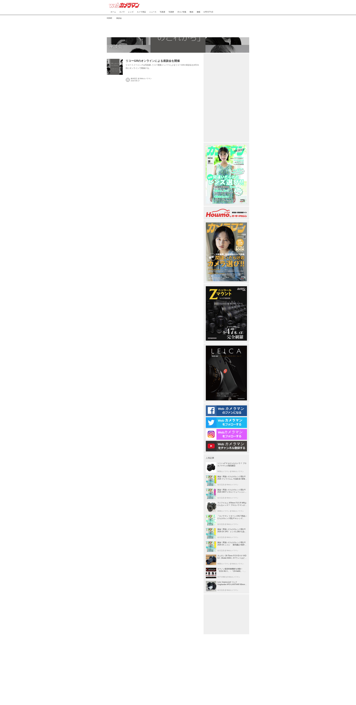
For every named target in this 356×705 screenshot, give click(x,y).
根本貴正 (134, 79)
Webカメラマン (146, 79)
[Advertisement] (178, 28)
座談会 (115, 46)
